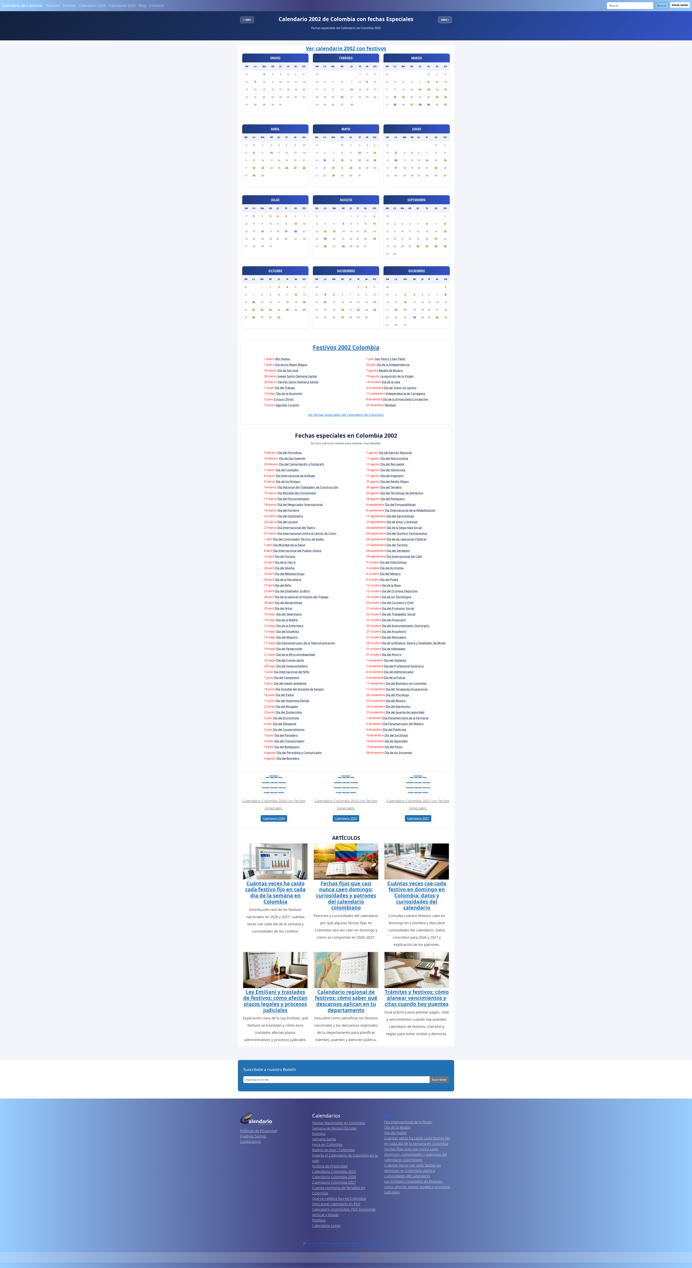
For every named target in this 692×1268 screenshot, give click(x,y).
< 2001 (247, 19)
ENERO (275, 58)
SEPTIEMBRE (416, 200)
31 (445, 104)
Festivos (53, 5)
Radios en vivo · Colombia (333, 1149)
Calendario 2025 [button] (346, 818)
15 (428, 89)
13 (324, 160)
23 (437, 97)
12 (374, 152)
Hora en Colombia (327, 1144)
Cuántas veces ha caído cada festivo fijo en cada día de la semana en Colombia (275, 892)
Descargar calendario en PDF (336, 1203)
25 (395, 104)
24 (445, 97)
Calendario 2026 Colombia (346, 1257)
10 (271, 152)
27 (411, 104)
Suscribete (439, 1080)
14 (351, 89)
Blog (142, 5)
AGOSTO (346, 200)
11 (374, 223)
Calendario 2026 (92, 5)
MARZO (416, 58)
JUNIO (416, 129)
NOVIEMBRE (346, 271)
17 (445, 89)
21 (333, 167)
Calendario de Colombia (22, 5)
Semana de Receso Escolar (334, 1128)
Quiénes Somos (253, 1136)
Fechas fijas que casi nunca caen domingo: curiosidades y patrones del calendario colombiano (346, 895)
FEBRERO (346, 58)
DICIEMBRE (416, 271)
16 (445, 160)
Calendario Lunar (326, 1225)
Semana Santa (324, 1139)
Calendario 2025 (122, 5)
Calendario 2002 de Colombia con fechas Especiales (346, 19)
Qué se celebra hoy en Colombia (339, 1198)
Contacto (156, 5)
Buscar (661, 6)
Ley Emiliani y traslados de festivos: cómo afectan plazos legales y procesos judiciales (275, 1000)
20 (342, 97)
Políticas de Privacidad (258, 1130)
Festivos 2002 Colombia (346, 347)
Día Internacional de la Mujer (408, 1121)
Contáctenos (250, 1141)
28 (420, 104)
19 (403, 97)
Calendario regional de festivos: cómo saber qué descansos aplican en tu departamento (346, 1000)
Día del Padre (395, 1132)
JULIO (275, 200)
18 (395, 97)
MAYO (345, 129)
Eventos (69, 5)
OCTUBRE (275, 271)
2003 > (445, 19)
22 (254, 167)
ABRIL (275, 129)
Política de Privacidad (329, 1166)
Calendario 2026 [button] (274, 818)
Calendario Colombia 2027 (334, 1182)
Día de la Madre (397, 1127)
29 (428, 104)
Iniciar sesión (680, 5)
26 (286, 167)
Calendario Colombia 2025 (334, 1171)
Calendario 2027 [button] (418, 818)
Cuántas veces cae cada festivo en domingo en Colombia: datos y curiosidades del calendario (416, 895)
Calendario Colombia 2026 (334, 1176)
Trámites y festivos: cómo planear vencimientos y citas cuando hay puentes (417, 997)
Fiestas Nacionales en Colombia (338, 1122)
